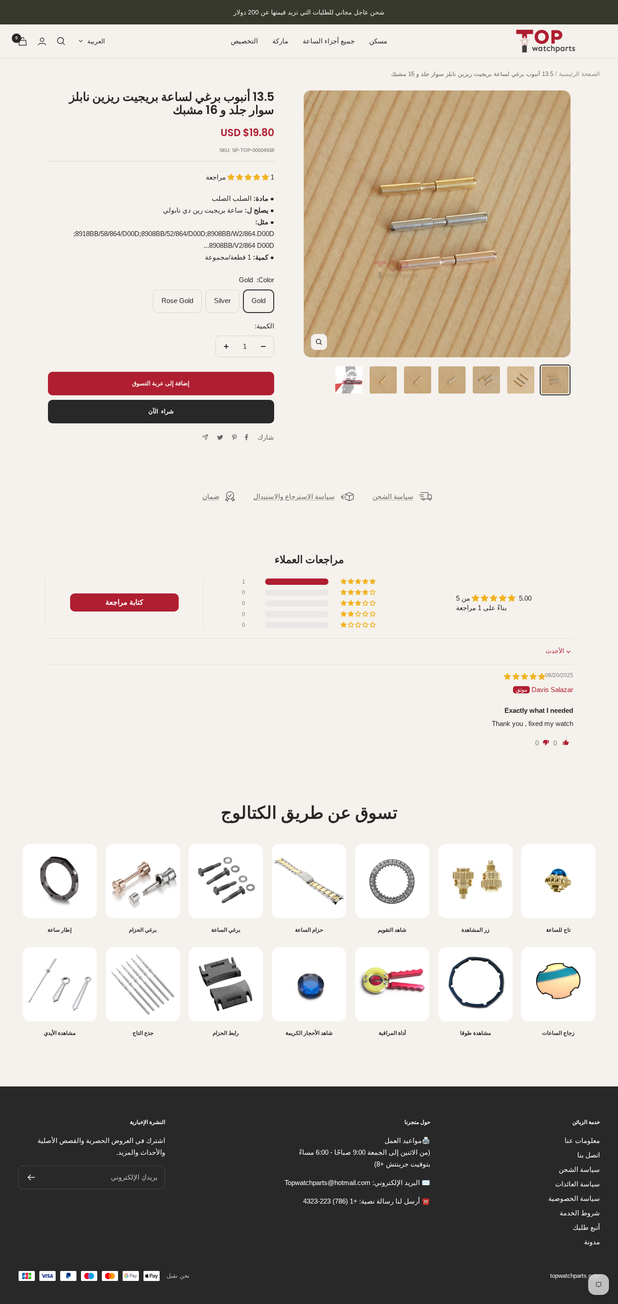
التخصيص (244, 41)
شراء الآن (161, 411)
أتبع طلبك (586, 1227)
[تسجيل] (31, 1177)
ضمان (210, 496)
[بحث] (61, 41)
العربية (96, 41)
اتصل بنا (588, 1155)
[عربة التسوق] (22, 41)
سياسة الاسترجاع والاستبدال (294, 496)
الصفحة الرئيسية (579, 74)
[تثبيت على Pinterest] (234, 437)
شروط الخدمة (580, 1213)
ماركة (280, 41)
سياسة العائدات (577, 1184)
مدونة (592, 1242)
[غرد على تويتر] (220, 437)
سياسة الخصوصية (574, 1198)
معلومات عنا (582, 1140)
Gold (259, 300)
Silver (222, 300)
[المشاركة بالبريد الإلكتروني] (205, 437)
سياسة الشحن (393, 496)
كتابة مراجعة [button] (124, 602)
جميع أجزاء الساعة (329, 41)
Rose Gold (177, 300)
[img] (524, 676)
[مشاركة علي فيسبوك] (246, 437)
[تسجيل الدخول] (42, 41)
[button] (249, 177)
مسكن (378, 41)
